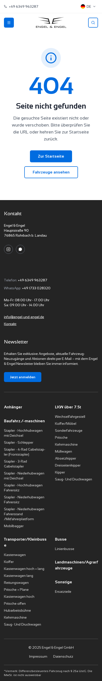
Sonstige (63, 582)
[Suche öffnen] (93, 23)
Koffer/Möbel (65, 424)
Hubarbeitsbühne (17, 610)
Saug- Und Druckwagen (73, 479)
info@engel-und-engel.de (24, 317)
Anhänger (13, 407)
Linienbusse (64, 549)
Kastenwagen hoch (19, 596)
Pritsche (61, 437)
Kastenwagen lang (18, 576)
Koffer (9, 562)
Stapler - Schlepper (18, 442)
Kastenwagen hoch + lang (24, 569)
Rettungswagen (16, 583)
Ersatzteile (63, 592)
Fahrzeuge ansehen (51, 172)
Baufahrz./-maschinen (24, 421)
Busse (61, 539)
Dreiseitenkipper (67, 465)
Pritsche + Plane (16, 590)
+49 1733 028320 (36, 288)
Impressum (38, 656)
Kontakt (10, 324)
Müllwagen (63, 451)
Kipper (60, 472)
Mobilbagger (14, 526)
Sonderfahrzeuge (68, 430)
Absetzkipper (65, 458)
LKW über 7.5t (68, 407)
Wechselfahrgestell (70, 417)
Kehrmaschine (66, 444)
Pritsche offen (15, 603)
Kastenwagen (15, 555)
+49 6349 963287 (32, 280)
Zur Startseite (51, 156)
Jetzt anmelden (22, 377)
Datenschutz (63, 656)
